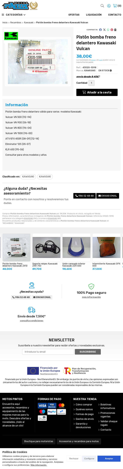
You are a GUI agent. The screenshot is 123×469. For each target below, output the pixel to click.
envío (93, 60)
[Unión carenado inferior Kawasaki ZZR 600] (76, 247)
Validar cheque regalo (108, 423)
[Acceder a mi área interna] (109, 6)
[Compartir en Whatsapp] (108, 29)
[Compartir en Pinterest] (112, 29)
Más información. (39, 465)
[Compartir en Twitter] (104, 29)
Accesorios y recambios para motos (79, 441)
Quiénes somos (84, 409)
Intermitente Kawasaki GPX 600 (106, 264)
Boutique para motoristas (38, 441)
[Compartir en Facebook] (100, 29)
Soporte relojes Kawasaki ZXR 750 (44, 264)
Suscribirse (88, 351)
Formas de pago (85, 414)
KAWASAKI (28, 218)
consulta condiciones (31, 321)
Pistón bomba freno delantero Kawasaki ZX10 (14, 264)
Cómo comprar (84, 404)
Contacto (105, 429)
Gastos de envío (85, 419)
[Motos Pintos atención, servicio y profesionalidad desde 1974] (20, 6)
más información (91, 297)
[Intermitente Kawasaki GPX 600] (106, 247)
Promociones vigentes (107, 415)
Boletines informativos (107, 406)
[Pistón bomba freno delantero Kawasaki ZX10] (16, 247)
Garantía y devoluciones (83, 425)
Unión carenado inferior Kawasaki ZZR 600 (73, 264)
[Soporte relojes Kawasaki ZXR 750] (46, 247)
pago (101, 60)
